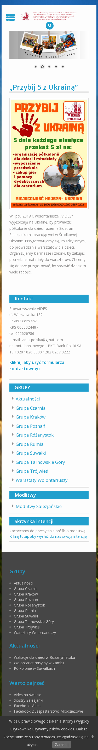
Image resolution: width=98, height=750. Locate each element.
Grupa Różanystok (35, 435)
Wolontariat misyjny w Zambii (39, 662)
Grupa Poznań (30, 426)
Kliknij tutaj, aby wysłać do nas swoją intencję (48, 536)
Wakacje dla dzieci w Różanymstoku (44, 657)
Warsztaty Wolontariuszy (42, 480)
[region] (49, 53)
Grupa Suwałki (31, 453)
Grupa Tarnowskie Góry (40, 462)
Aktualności (28, 399)
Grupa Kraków (30, 417)
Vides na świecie (27, 694)
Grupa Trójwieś (32, 471)
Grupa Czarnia (31, 408)
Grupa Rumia (30, 444)
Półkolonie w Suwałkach (34, 668)
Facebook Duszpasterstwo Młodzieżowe (48, 711)
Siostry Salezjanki (28, 700)
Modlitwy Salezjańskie (39, 506)
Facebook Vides (27, 705)
